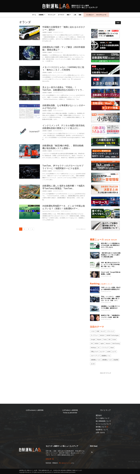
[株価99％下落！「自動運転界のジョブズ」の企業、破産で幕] (95, 317)
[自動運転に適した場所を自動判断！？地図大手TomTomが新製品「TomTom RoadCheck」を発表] (29, 191)
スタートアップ (95, 355)
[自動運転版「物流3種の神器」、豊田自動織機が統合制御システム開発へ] (29, 151)
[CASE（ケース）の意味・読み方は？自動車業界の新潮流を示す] (95, 289)
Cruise (114, 339)
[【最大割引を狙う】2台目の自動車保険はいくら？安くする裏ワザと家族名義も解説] (95, 255)
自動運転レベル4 (106, 360)
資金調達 (115, 360)
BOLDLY (102, 335)
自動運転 (41, 15)
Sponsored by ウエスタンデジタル (51, 211)
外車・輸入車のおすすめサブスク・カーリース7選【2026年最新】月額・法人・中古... (110, 264)
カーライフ (61, 15)
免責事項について (102, 429)
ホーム (34, 15)
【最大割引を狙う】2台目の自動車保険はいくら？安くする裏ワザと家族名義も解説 (110, 255)
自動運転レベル (105, 355)
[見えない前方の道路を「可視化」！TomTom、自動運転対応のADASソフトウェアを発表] (29, 93)
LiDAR (108, 351)
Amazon (108, 343)
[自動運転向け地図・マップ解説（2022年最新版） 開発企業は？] (29, 53)
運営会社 (99, 415)
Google (93, 339)
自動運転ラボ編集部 (47, 32)
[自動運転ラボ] (70, 6)
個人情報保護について (103, 421)
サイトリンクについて (103, 424)
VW (92, 343)
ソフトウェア (105, 347)
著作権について (101, 427)
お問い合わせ (100, 432)
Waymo (99, 339)
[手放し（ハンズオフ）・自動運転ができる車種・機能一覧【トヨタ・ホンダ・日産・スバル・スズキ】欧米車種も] (95, 299)
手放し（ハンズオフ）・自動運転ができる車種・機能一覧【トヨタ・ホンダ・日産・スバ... (110, 298)
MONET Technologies (113, 335)
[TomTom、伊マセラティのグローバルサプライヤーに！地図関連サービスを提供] (29, 171)
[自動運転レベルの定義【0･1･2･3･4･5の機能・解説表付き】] (95, 308)
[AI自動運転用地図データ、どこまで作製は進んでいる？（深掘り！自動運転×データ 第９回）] (29, 212)
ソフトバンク (110, 331)
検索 (80, 15)
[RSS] (92, 452)
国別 (68, 15)
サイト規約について (102, 418)
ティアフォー (94, 335)
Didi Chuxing (116, 343)
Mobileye (93, 347)
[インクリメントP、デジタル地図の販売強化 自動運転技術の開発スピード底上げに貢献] (29, 131)
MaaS (112, 347)
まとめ (93, 364)
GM (109, 339)
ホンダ (103, 331)
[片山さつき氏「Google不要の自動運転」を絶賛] (95, 274)
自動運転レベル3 (95, 360)
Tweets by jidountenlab (70, 412)
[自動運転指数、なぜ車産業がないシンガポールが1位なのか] (29, 111)
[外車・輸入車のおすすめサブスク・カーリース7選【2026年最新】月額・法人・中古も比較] (95, 265)
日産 (97, 331)
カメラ (114, 351)
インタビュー (90, 15)
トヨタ (93, 331)
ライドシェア (51, 15)
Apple (102, 343)
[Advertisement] (105, 386)
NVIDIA (96, 343)
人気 (75, 15)
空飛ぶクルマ (94, 351)
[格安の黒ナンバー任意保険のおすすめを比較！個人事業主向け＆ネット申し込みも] (95, 245)
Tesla (104, 339)
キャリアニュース (101, 15)
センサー (102, 351)
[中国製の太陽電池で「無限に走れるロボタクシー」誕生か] (29, 33)
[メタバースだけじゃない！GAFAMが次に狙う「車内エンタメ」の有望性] (29, 73)
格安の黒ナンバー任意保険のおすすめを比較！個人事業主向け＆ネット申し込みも (110, 245)
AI (98, 347)
